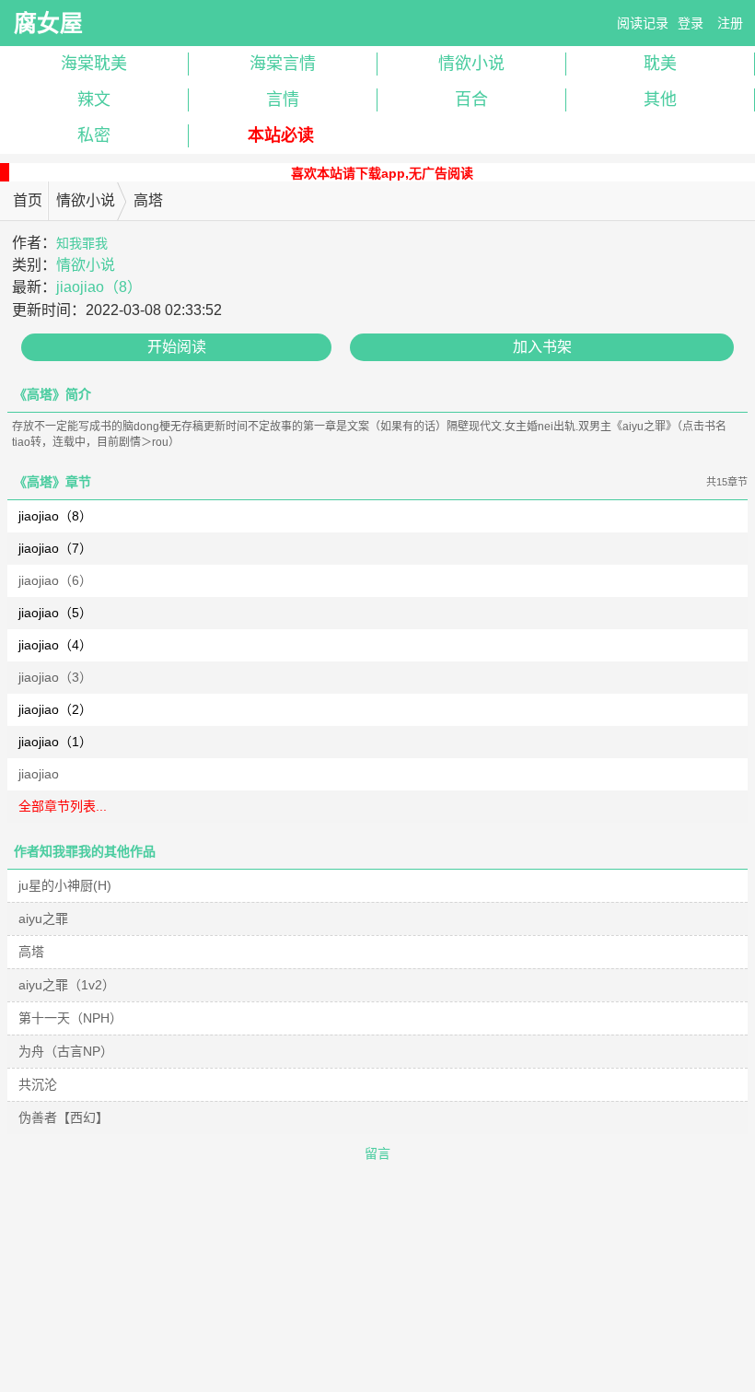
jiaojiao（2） (55, 709)
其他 (660, 99)
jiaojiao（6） (55, 580)
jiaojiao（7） (55, 548)
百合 (471, 99)
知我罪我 (82, 243)
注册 (730, 23)
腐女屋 (48, 23)
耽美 (660, 63)
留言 (377, 1153)
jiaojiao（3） (55, 677)
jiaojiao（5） (55, 612)
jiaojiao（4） (55, 645)
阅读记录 (642, 23)
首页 (27, 200)
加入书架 (542, 347)
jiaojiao (38, 773)
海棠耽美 (94, 63)
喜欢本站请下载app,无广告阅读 (382, 173)
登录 (690, 23)
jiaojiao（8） (99, 287)
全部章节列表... (62, 806)
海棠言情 (283, 63)
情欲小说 (471, 63)
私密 (93, 135)
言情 (282, 99)
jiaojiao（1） (55, 741)
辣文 (93, 99)
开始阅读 (176, 347)
